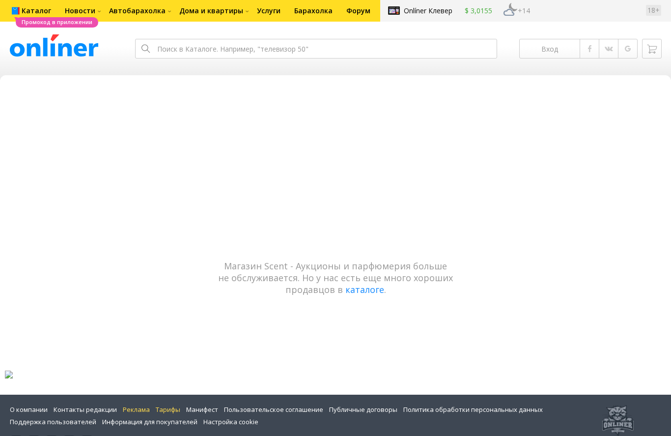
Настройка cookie (230, 421)
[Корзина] (652, 48)
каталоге (364, 289)
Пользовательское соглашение (273, 409)
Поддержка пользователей (53, 421)
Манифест (202, 409)
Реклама (136, 409)
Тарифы (168, 409)
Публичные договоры (363, 409)
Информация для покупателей (149, 421)
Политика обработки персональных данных (473, 409)
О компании (29, 409)
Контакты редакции (85, 409)
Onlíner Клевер (428, 10)
